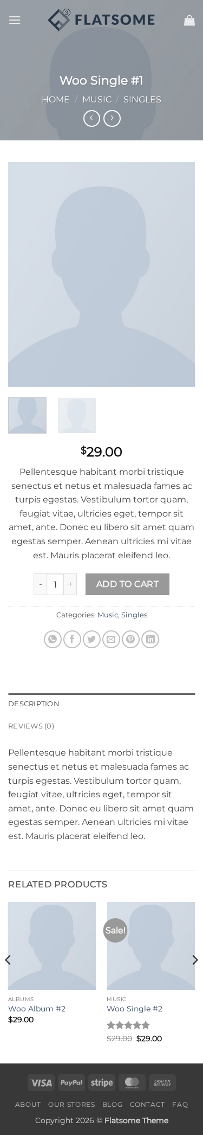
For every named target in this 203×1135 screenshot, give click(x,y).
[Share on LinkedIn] (150, 639)
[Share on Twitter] (92, 639)
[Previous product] (111, 118)
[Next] (177, 274)
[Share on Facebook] (72, 639)
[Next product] (91, 118)
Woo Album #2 (37, 1008)
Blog (112, 1104)
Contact (147, 1104)
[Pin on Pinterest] (131, 639)
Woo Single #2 (134, 1008)
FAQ (180, 1104)
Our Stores (71, 1104)
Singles (142, 99)
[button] (14, 20)
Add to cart (127, 584)
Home (56, 99)
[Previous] (25, 274)
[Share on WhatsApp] (53, 639)
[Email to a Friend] (111, 639)
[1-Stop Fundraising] (102, 20)
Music (97, 99)
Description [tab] (34, 704)
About (28, 1104)
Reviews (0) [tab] (31, 726)
